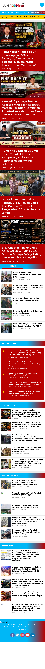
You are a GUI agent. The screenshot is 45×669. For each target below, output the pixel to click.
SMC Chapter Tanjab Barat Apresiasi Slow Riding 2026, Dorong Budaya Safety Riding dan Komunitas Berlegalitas (21, 252)
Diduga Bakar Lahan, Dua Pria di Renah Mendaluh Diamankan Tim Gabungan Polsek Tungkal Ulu (26, 424)
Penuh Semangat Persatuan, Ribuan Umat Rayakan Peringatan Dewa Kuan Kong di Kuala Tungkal (27, 594)
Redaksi (37, 627)
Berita (10, 12)
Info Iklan (33, 624)
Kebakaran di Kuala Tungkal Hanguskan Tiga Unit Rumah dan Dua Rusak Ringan (26, 532)
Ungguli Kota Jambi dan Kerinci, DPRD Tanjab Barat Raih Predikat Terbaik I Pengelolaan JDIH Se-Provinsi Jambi (21, 206)
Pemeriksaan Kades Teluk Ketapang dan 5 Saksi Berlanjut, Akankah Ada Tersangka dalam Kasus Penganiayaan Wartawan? (19, 58)
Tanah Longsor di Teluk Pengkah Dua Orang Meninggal (26, 494)
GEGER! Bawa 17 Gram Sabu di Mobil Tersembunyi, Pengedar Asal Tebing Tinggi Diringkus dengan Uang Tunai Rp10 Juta (27, 462)
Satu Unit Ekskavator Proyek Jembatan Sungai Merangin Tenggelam (24, 392)
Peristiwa (35, 12)
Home (3, 12)
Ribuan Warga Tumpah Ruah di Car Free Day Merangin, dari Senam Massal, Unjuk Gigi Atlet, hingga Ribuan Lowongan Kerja (27, 607)
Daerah (19, 12)
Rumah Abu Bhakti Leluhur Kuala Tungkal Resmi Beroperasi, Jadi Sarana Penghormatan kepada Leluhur (20, 157)
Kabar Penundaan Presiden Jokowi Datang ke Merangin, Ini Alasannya (23, 374)
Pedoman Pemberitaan (26, 627)
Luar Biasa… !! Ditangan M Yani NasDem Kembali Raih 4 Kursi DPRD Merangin (25, 383)
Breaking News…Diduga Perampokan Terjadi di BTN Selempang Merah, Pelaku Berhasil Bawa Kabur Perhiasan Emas (27, 438)
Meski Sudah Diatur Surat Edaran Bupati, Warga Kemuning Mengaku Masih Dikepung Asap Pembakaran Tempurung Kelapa (27, 582)
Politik (26, 12)
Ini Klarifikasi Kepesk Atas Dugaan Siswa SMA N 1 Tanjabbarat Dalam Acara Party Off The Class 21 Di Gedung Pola (25, 353)
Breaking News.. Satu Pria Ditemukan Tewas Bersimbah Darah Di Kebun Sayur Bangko (25, 364)
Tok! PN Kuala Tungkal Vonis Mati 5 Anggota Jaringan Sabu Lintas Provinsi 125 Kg (27, 449)
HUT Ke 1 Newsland (10, 627)
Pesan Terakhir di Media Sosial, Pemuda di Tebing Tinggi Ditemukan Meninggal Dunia (25, 482)
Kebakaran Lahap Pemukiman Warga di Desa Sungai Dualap (25, 506)
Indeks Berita (22, 629)
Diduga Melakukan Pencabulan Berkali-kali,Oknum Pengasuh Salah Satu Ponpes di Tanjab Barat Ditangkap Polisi (28, 520)
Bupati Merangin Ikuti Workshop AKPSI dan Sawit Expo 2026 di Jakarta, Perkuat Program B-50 (26, 569)
